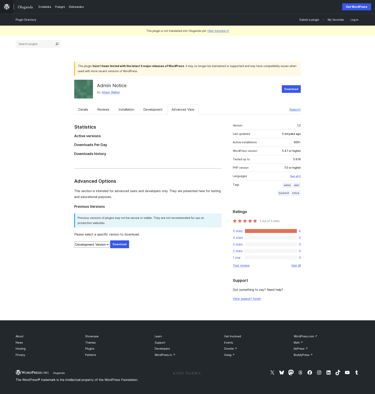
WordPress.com (305, 336)
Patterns (90, 354)
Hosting (21, 348)
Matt (298, 342)
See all (296, 265)
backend (284, 193)
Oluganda (59, 372)
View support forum (247, 299)
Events (228, 342)
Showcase (92, 336)
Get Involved (232, 336)
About (19, 336)
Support (295, 109)
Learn (158, 336)
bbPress (301, 348)
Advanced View (183, 109)
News (19, 342)
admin (287, 185)
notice (295, 193)
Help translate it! (218, 30)
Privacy (20, 354)
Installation (126, 109)
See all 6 (295, 176)
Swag (229, 354)
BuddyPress (303, 354)
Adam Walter (111, 92)
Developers (162, 348)
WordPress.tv (165, 354)
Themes (90, 342)
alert (296, 185)
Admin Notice (112, 85)
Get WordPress (356, 6)
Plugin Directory (26, 19)
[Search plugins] (57, 44)
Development (152, 109)
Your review (241, 265)
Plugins (89, 348)
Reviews (103, 109)
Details (83, 109)
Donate (230, 348)
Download (291, 89)
